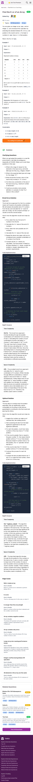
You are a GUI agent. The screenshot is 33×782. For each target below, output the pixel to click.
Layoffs (3, 776)
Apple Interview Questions (8, 752)
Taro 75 (3, 744)
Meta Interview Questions (7, 748)
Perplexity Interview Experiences (9, 765)
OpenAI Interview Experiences (9, 761)
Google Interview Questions (8, 746)
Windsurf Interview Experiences (9, 767)
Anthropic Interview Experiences (9, 763)
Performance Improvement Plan (9, 778)
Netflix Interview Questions (8, 755)
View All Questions (16, 729)
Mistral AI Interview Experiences (9, 769)
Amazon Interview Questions (8, 750)
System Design (5, 780)
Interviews (3, 7)
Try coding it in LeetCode (15, 140)
